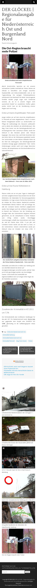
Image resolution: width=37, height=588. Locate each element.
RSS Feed (19, 361)
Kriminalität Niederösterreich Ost (12, 338)
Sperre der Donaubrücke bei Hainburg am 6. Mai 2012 (18, 500)
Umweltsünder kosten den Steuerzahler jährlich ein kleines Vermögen (17, 444)
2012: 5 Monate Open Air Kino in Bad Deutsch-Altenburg (16, 471)
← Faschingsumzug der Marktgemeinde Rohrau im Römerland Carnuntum (10, 350)
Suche (27, 572)
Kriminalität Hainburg (9, 335)
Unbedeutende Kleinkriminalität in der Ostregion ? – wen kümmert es (17, 414)
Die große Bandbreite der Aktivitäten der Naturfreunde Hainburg (14, 526)
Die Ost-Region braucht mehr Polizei (13, 555)
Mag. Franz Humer (21, 341)
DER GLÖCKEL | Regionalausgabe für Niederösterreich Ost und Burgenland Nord (18, 24)
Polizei (30, 341)
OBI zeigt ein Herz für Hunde (14, 374)
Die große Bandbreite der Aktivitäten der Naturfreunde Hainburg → (27, 350)
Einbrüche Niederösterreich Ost (16, 332)
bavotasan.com (28, 585)
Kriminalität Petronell (9, 341)
